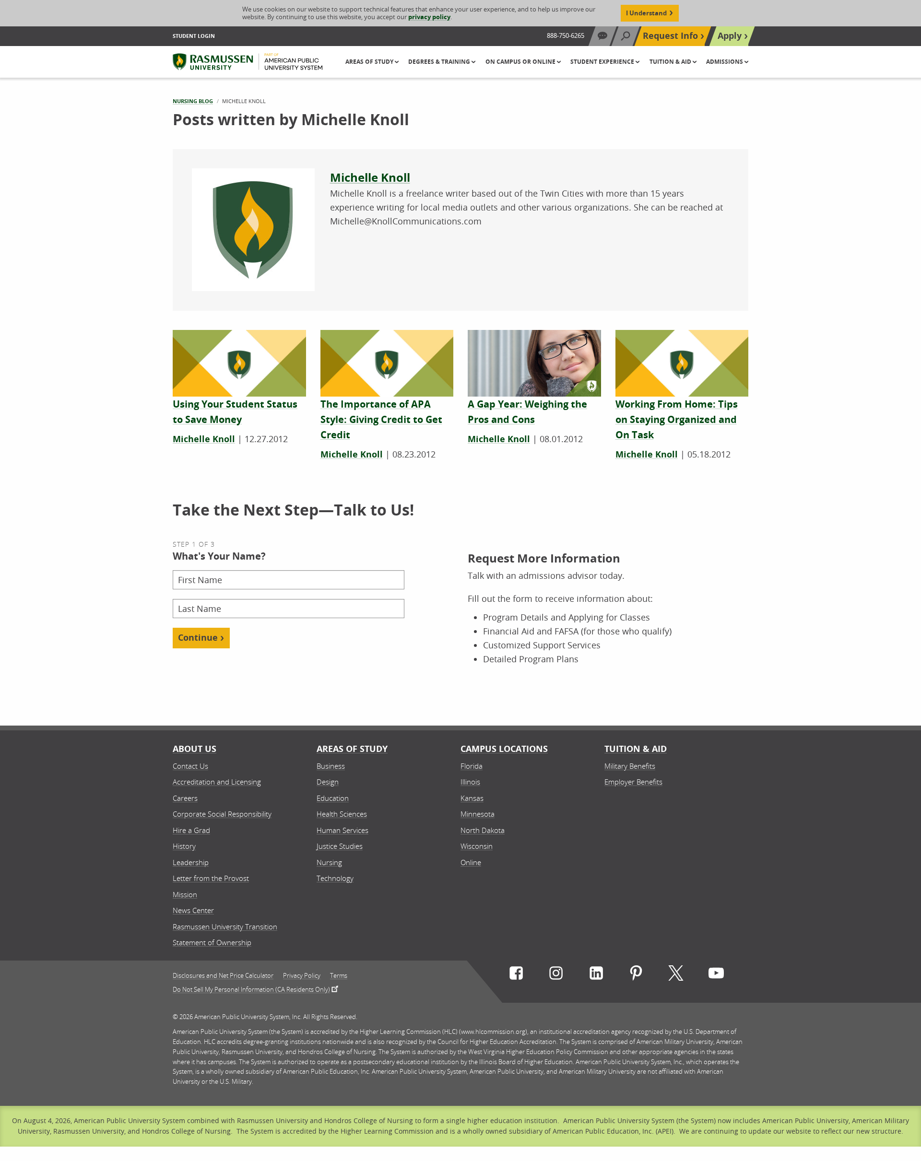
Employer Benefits (633, 781)
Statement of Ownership (212, 942)
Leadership (191, 862)
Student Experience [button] (603, 62)
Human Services (342, 830)
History (184, 846)
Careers (185, 798)
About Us (194, 749)
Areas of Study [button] (370, 62)
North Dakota (482, 830)
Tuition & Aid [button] (671, 62)
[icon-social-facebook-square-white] (516, 975)
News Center (193, 910)
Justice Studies (340, 846)
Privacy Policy (301, 976)
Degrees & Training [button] (440, 62)
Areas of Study (352, 749)
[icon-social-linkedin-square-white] (596, 975)
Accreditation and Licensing (217, 781)
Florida (471, 766)
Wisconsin (476, 846)
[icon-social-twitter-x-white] (676, 975)
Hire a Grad (191, 830)
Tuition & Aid (635, 749)
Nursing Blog (193, 101)
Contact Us (190, 766)
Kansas (472, 798)
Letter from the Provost (211, 878)
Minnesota (477, 814)
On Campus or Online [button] (521, 62)
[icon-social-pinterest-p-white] (636, 975)
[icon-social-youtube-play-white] (716, 975)
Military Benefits (629, 766)
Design (328, 781)
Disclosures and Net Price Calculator (223, 976)
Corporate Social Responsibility (222, 814)
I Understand (646, 13)
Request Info (670, 36)
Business (331, 766)
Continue (198, 638)
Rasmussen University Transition (225, 926)
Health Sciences (342, 814)
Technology (335, 878)
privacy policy (429, 16)
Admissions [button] (725, 62)
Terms (338, 976)
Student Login (194, 35)
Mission (185, 894)
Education (333, 798)
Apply (730, 36)
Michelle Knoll (370, 177)
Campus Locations (504, 749)
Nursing (329, 862)
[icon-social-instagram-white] (556, 975)
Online (470, 862)
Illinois (470, 781)
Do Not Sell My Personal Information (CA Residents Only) (251, 989)
